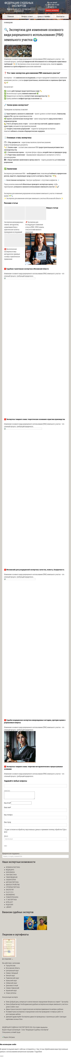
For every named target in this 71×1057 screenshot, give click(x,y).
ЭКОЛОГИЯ (9, 890)
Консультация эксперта (10, 997)
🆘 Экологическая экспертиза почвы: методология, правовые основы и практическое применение (12, 254)
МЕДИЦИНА (10, 870)
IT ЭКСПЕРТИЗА (11, 900)
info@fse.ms (52, 7)
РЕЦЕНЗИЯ (9, 905)
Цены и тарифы (44, 16)
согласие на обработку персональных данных (25, 829)
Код (8, 790)
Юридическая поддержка (10, 854)
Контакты (60, 16)
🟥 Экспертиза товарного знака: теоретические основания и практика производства (34, 419)
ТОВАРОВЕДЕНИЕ (11, 877)
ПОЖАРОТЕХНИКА (12, 897)
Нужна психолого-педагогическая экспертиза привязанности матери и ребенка (36, 1009)
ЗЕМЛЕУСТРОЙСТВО (13, 885)
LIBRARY (8, 907)
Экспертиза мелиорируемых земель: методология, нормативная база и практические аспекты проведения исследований (13, 227)
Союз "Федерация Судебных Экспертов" (35, 1030)
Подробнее (38, 1052)
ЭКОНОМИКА (10, 872)
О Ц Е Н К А (9, 892)
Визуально (6, 790)
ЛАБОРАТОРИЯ (11, 880)
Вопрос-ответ (27, 16)
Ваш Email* (7, 803)
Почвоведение (8, 22)
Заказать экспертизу (52, 10)
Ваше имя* (7, 807)
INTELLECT (9, 902)
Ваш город (7, 822)
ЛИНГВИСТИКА (11, 875)
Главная (10, 16)
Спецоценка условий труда (11, 1032)
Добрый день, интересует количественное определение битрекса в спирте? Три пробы (38, 1002)
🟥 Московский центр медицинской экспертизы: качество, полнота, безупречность (34, 570)
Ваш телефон (8, 815)
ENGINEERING (10, 895)
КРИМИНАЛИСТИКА (13, 867)
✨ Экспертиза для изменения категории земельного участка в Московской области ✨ (33, 198)
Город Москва (10, 966)
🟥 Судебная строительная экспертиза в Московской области (26, 269)
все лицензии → (7, 959)
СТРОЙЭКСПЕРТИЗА (13, 887)
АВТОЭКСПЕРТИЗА (12, 882)
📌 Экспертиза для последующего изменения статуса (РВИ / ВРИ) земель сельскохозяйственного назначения (34, 227)
